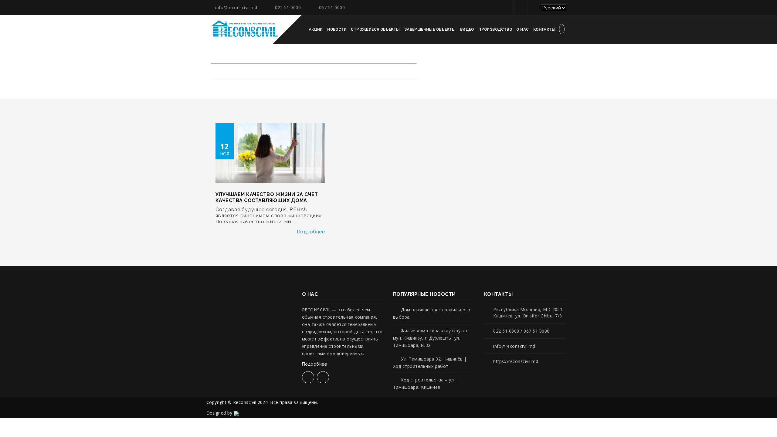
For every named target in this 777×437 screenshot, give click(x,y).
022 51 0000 (288, 7)
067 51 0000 (332, 7)
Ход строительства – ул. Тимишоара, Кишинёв (424, 383)
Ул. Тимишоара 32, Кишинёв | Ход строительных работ (430, 362)
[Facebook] (520, 7)
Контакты (544, 29)
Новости (337, 29)
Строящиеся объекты (375, 29)
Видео (467, 29)
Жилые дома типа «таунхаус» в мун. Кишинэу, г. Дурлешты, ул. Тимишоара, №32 (431, 338)
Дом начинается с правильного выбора (431, 313)
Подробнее (311, 232)
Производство (495, 29)
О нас (522, 29)
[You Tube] (533, 7)
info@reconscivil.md (236, 7)
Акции (316, 29)
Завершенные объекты (430, 29)
